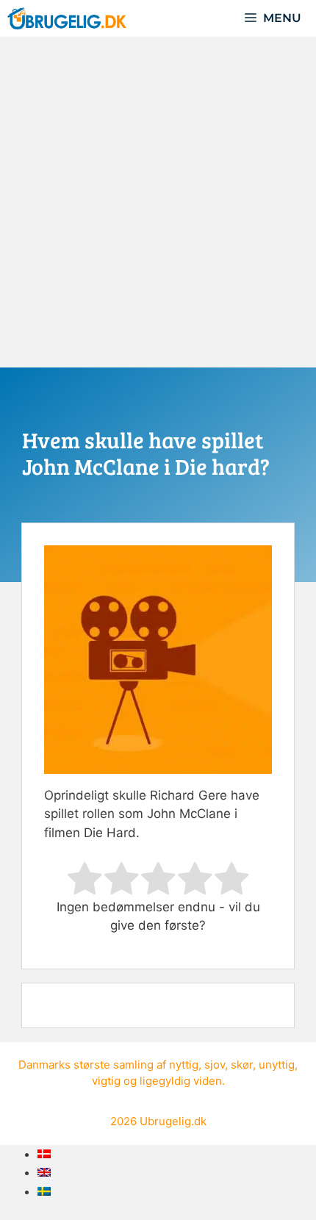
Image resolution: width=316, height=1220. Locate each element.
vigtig (106, 1081)
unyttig (277, 1065)
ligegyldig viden (181, 1081)
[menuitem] (44, 1154)
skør (242, 1065)
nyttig (183, 1065)
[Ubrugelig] (66, 18)
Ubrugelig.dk (173, 1121)
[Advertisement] (158, 202)
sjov (214, 1065)
